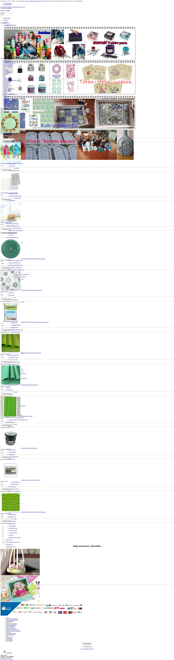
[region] (87, 42)
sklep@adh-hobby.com (89, 648)
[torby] (69, 94)
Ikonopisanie (6, 84)
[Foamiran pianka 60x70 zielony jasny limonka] (11, 352)
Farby (4, 75)
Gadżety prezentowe (7, 81)
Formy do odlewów (7, 79)
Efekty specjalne (6, 73)
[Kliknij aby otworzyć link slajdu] (69, 129)
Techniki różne (6, 96)
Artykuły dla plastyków (8, 65)
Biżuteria (5, 69)
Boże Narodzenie (7, 60)
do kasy (2, 10)
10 (3, 541)
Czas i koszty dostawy (14, 629)
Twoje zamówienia (13, 623)
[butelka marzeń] (68, 159)
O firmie (11, 637)
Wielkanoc (5, 102)
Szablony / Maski (7, 91)
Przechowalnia (12, 626)
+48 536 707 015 (87, 646)
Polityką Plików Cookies (35, 1)
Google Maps (9, 652)
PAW (7, 291)
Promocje (8, 106)
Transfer (5, 95)
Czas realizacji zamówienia (15, 631)
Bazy (4, 68)
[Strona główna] (7, 18)
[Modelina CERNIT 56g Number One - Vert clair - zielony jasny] (11, 322)
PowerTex (5, 87)
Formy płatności (12, 628)
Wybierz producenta (5, 109)
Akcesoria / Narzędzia (8, 64)
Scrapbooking (6, 90)
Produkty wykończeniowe (9, 88)
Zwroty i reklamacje (13, 618)
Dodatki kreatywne (7, 71)
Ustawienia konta (12, 624)
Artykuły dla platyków (8, 103)
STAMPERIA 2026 (7, 62)
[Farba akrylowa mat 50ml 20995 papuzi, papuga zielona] (11, 258)
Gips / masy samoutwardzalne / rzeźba (11, 80)
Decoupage (5, 70)
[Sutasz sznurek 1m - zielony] (11, 416)
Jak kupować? (12, 634)
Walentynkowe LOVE (8, 98)
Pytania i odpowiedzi (13, 620)
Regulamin (11, 621)
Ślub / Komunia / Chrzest (8, 93)
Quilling (5, 97)
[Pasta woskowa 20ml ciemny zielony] (11, 448)
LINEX (7, 417)
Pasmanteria (5, 86)
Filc (4, 76)
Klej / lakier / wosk (7, 85)
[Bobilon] (69, 60)
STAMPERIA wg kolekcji (9, 63)
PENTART (8, 260)
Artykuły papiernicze (7, 66)
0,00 (6, 481)
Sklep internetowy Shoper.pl (7, 658)
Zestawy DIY (6, 99)
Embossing (5, 74)
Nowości (8, 104)
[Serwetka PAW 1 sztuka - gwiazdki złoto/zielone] (11, 290)
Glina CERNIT (6, 82)
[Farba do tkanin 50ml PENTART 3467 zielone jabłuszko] (11, 512)
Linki (10, 638)
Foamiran (5, 77)
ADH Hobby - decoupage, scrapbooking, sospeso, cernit (13, 7)
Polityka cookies (12, 633)
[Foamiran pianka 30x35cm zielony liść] (11, 384)
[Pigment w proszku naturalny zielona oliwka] (11, 480)
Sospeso (5, 92)
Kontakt (10, 639)
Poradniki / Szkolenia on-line (9, 101)
